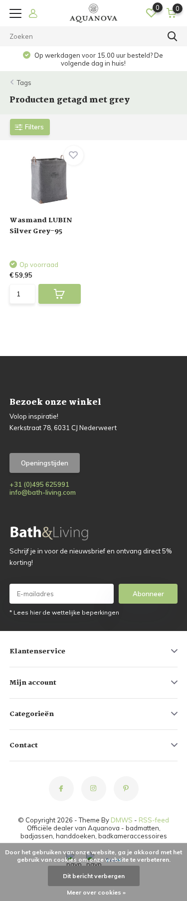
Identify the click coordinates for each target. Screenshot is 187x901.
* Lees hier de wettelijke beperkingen (64, 612)
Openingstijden (44, 463)
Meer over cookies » (96, 892)
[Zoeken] (173, 36)
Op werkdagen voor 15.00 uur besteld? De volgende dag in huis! (98, 59)
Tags (24, 83)
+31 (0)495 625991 (39, 484)
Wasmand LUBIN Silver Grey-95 (40, 226)
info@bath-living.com (42, 492)
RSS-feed (154, 820)
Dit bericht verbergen (94, 876)
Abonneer (148, 594)
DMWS (122, 820)
